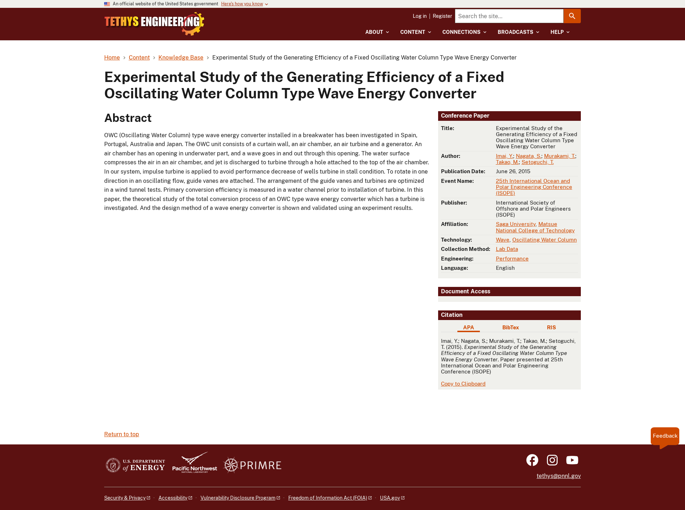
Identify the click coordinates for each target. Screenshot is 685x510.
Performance (512, 259)
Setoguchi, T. (538, 162)
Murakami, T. (559, 156)
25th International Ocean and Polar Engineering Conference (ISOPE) (534, 187)
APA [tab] (468, 327)
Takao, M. (507, 162)
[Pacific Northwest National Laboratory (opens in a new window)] (192, 465)
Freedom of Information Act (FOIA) (327, 498)
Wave (502, 240)
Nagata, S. (528, 156)
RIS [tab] (551, 327)
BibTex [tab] (510, 327)
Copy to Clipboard (463, 384)
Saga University (516, 224)
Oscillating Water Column (544, 240)
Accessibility (172, 498)
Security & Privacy (125, 498)
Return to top (121, 434)
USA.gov (390, 498)
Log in (420, 16)
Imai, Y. (504, 156)
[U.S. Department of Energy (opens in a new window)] (135, 465)
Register (442, 16)
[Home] (154, 24)
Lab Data (507, 249)
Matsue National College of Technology (535, 227)
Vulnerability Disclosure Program (238, 498)
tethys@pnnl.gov (559, 476)
